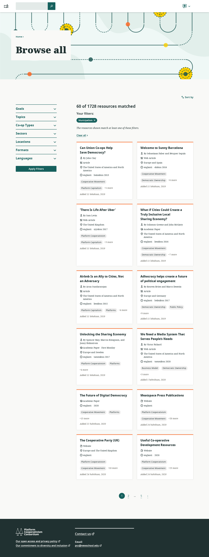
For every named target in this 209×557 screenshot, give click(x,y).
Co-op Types (25, 125)
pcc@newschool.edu (87, 545)
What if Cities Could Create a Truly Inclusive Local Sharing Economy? (161, 214)
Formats (22, 150)
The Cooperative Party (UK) (99, 440)
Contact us (83, 534)
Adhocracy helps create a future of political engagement (163, 278)
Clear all (81, 135)
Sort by (188, 97)
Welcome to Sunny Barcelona (161, 148)
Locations (23, 142)
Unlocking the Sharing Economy (103, 334)
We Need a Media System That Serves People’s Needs (162, 336)
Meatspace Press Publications (162, 395)
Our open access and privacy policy (36, 541)
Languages (24, 158)
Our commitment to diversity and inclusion (41, 545)
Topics (20, 117)
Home (19, 37)
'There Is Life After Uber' (98, 210)
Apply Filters (36, 169)
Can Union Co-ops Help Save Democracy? (96, 150)
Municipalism (87, 121)
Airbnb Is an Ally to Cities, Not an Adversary (102, 278)
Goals (20, 109)
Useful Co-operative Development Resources (158, 442)
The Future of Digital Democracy (103, 395)
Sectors (21, 133)
